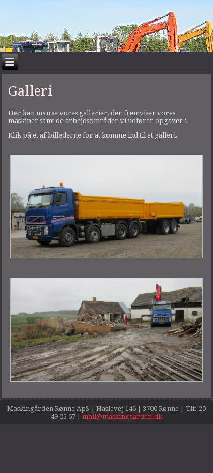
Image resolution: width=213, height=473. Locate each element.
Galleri (30, 91)
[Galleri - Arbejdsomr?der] (106, 381)
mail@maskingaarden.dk (122, 416)
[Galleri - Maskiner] (106, 258)
